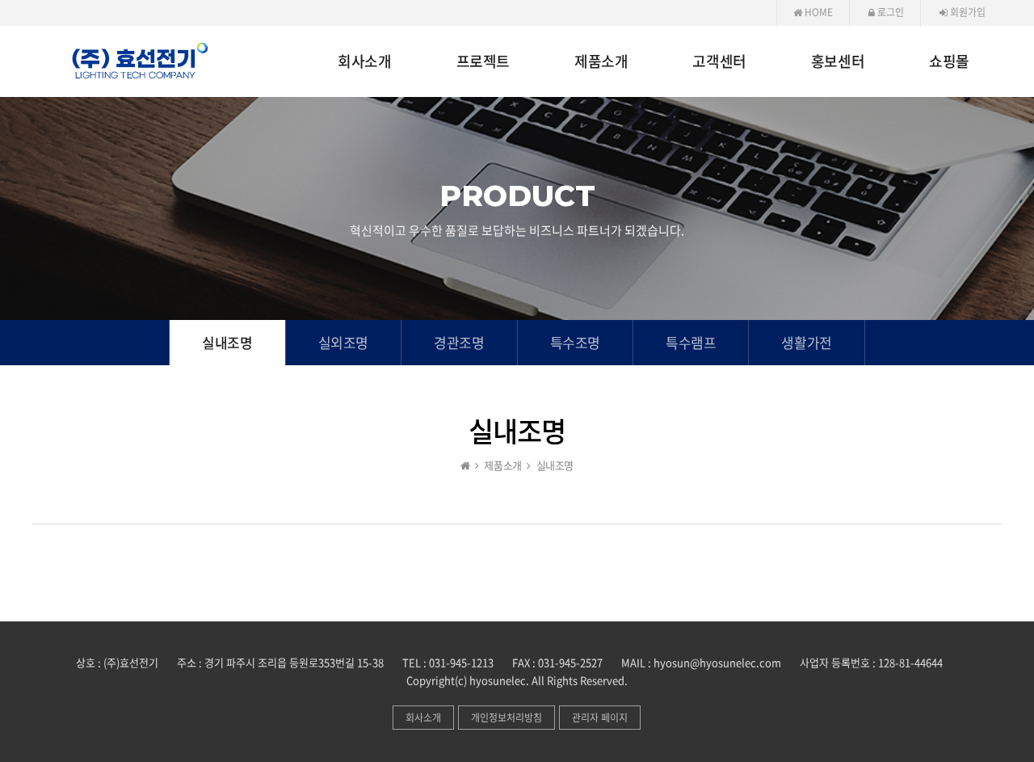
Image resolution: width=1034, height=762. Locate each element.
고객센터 (719, 62)
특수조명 (575, 342)
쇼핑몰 (949, 62)
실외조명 (343, 342)
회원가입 (967, 12)
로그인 (889, 12)
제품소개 (601, 62)
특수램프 (691, 342)
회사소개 (364, 62)
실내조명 (227, 342)
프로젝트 (483, 62)
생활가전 (806, 342)
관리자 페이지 (600, 717)
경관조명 (459, 342)
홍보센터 (837, 62)
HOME (817, 12)
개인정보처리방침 (506, 717)
